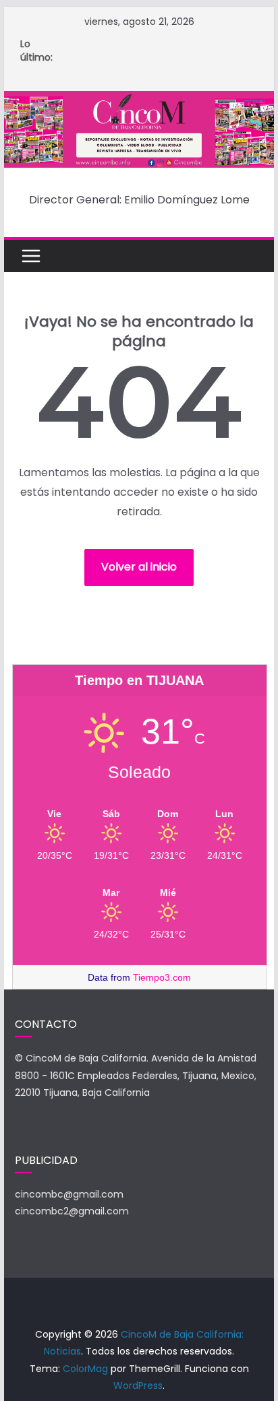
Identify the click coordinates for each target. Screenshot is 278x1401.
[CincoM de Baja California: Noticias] (139, 100)
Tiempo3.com (162, 977)
